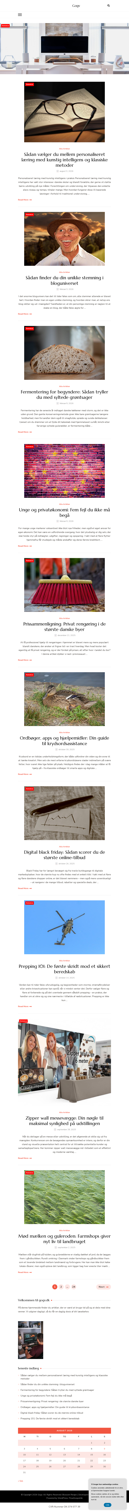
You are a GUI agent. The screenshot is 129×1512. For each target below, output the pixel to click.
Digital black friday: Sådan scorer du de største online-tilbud (64, 854)
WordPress (63, 1498)
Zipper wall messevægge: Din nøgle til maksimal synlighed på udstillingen (64, 1120)
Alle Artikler (64, 149)
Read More (23, 199)
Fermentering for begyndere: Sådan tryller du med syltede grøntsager (64, 394)
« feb (20, 1480)
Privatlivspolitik (76, 1498)
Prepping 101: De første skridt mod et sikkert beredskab (64, 969)
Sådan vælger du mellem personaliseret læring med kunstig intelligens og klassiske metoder (64, 160)
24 (74, 1286)
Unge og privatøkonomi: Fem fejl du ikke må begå (64, 512)
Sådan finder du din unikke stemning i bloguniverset (64, 280)
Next (102, 1286)
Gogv (76, 6)
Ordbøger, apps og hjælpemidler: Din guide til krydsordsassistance (64, 740)
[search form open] (108, 5)
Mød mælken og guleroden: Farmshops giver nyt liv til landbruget (64, 1238)
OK (107, 1504)
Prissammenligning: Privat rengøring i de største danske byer (64, 626)
